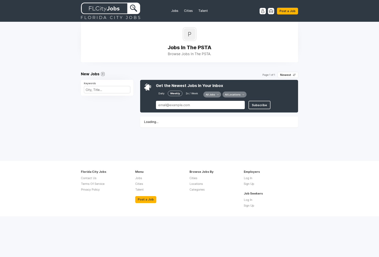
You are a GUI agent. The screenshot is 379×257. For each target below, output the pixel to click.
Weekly (175, 93)
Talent (203, 11)
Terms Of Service (93, 184)
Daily (161, 93)
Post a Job (288, 11)
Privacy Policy (90, 189)
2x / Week (192, 93)
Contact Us (89, 178)
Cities (188, 11)
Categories (197, 189)
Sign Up (249, 184)
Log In (248, 178)
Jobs (174, 11)
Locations (196, 184)
